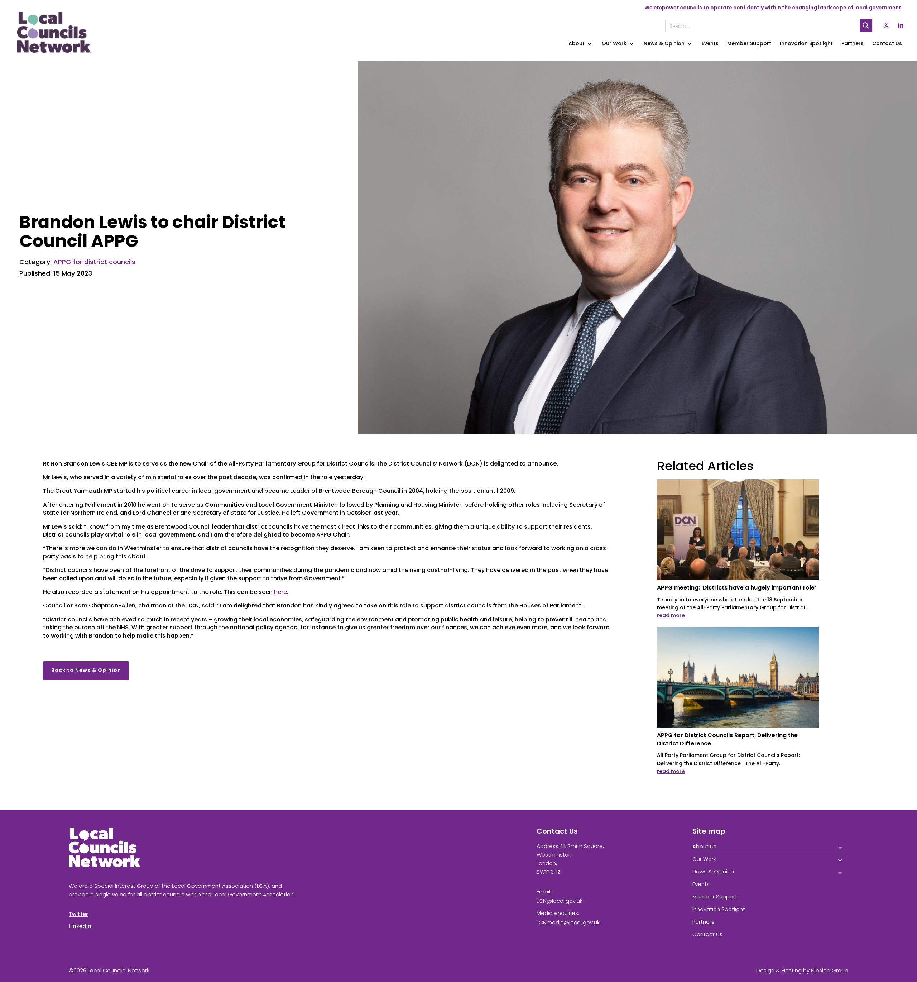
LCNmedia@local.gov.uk (568, 922)
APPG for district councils (94, 261)
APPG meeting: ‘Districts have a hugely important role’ (736, 587)
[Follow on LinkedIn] (900, 25)
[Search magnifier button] (866, 25)
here (280, 592)
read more (671, 615)
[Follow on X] (886, 25)
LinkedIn (80, 926)
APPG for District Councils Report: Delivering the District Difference (727, 739)
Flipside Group (829, 970)
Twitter (78, 914)
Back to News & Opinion (86, 670)
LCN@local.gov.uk (559, 901)
